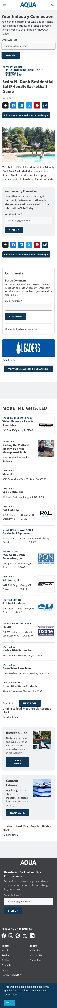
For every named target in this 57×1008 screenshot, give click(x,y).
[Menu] (4, 5)
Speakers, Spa (10, 551)
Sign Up (11, 55)
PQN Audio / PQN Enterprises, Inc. (13, 556)
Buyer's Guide (12, 67)
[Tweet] (29, 105)
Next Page (30, 703)
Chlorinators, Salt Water (17, 529)
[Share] (13, 105)
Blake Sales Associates (16, 668)
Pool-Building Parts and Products (23, 71)
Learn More (18, 762)
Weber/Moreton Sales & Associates (17, 423)
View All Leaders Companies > (28, 368)
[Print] (5, 105)
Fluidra (7, 627)
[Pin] (37, 105)
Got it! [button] (9, 1002)
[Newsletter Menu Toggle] (53, 5)
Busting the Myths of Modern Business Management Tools (15, 448)
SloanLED (8, 474)
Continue (15, 316)
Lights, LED (14, 75)
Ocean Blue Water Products (19, 686)
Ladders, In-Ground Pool (17, 417)
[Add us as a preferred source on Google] (45, 105)
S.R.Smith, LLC (11, 580)
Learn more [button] (11, 994)
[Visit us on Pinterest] (18, 935)
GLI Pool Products (13, 603)
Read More (17, 812)
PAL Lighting (10, 510)
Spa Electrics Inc (12, 492)
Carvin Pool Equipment (17, 533)
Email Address (10, 40)
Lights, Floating (11, 599)
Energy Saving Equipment (17, 623)
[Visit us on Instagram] (11, 935)
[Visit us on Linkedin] (32, 935)
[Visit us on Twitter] (25, 935)
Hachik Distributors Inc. (17, 650)
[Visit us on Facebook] (4, 935)
